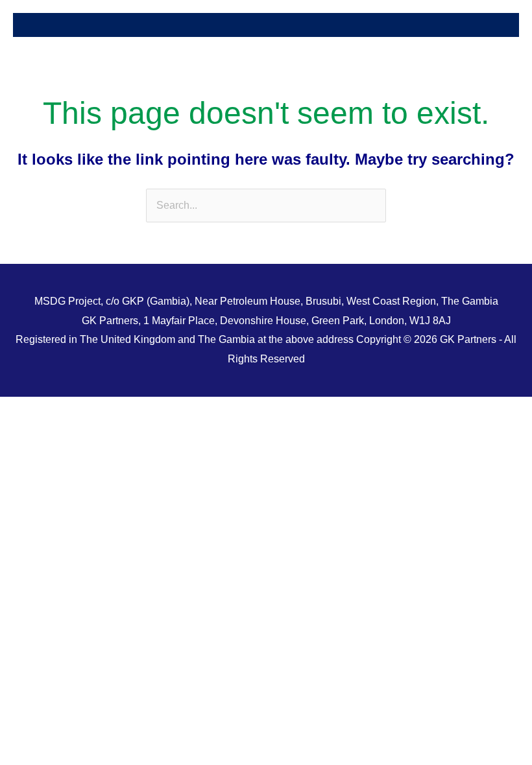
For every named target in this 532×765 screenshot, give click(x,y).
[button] (266, 25)
